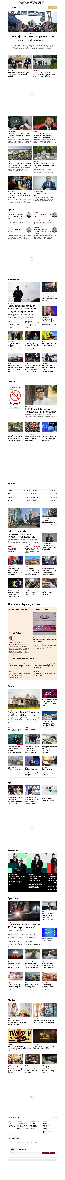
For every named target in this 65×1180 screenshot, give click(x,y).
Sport (10, 821)
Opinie (11, 209)
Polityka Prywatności (22, 1161)
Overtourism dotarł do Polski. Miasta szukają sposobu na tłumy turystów (15, 1108)
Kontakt (10, 1163)
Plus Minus (13, 381)
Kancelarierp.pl (46, 1168)
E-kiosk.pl (45, 1161)
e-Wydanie (43, 7)
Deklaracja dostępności (22, 1168)
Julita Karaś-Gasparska (15, 663)
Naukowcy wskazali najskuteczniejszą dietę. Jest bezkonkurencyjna (17, 1060)
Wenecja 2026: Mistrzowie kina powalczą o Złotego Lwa (48, 1108)
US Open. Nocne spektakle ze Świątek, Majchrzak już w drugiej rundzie (32, 839)
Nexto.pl (45, 1165)
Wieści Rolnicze (47, 1169)
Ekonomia (12, 483)
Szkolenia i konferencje (13, 1176)
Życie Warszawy (47, 1171)
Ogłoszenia (33, 1163)
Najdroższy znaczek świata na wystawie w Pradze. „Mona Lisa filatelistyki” (32, 1108)
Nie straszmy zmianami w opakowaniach (17, 916)
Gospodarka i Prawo (40, 631)
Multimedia (13, 889)
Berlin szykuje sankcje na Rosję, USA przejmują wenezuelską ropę (38, 917)
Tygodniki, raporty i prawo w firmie (21, 681)
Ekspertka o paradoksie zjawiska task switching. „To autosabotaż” (44, 1060)
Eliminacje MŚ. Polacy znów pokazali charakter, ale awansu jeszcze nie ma (15, 839)
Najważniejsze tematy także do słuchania (49, 838)
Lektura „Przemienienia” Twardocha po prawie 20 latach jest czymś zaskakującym (19, 1086)
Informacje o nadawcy (22, 1166)
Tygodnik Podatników (16, 655)
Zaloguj (53, 7)
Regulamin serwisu (21, 1165)
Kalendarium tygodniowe (18, 631)
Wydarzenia (13, 279)
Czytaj (15, 407)
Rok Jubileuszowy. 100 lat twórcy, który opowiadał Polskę (44, 1085)
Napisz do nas (11, 1165)
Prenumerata (33, 1165)
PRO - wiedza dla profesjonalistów (24, 626)
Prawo (11, 708)
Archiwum (32, 1166)
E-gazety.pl (46, 1163)
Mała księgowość (47, 1166)
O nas (9, 1161)
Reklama (32, 1161)
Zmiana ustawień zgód (22, 1163)
